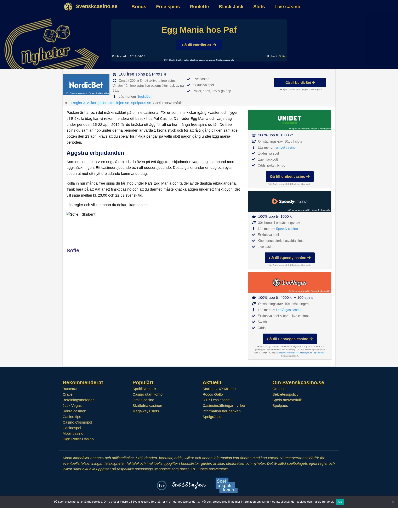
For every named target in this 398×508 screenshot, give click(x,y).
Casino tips (72, 417)
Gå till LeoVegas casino (287, 339)
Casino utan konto (147, 394)
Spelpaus (280, 406)
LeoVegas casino (288, 310)
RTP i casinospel (217, 400)
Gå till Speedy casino (287, 258)
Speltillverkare (144, 389)
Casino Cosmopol (77, 422)
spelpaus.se (209, 60)
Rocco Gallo (213, 394)
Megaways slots (145, 411)
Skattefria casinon (147, 406)
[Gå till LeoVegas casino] (289, 282)
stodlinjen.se (196, 60)
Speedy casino (287, 229)
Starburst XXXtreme (219, 389)
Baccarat (70, 389)
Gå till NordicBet (196, 45)
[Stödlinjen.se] (189, 485)
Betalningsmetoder (78, 400)
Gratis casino (143, 400)
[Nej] (393, 502)
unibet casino (286, 147)
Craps (68, 394)
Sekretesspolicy (285, 394)
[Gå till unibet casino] (289, 120)
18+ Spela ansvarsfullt (76, 93)
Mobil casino (73, 433)
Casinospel (72, 428)
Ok (340, 501)
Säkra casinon (74, 411)
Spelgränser (213, 417)
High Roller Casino (78, 439)
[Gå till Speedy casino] (289, 201)
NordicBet (144, 96)
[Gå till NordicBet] (86, 84)
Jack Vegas (72, 406)
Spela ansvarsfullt (287, 400)
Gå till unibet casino (287, 176)
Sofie (282, 56)
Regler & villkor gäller (179, 60)
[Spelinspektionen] (227, 485)
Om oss (278, 389)
